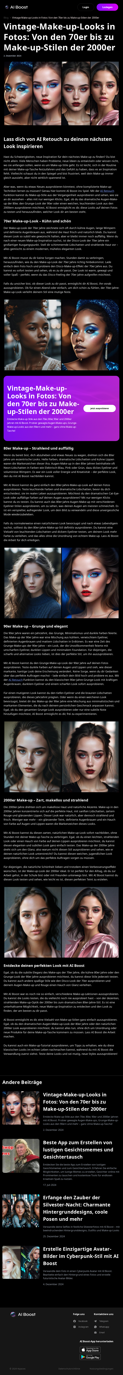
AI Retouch (107, 191)
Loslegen (107, 7)
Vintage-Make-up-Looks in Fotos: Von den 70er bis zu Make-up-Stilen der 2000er (75, 1101)
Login (85, 7)
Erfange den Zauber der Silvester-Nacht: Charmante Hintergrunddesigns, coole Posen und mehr (76, 1208)
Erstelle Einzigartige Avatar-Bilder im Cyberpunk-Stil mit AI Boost (81, 1256)
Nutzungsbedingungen (101, 1368)
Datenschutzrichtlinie (69, 1368)
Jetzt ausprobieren (99, 408)
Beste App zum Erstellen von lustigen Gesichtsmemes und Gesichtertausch (78, 1149)
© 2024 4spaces (18, 1368)
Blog (6, 17)
